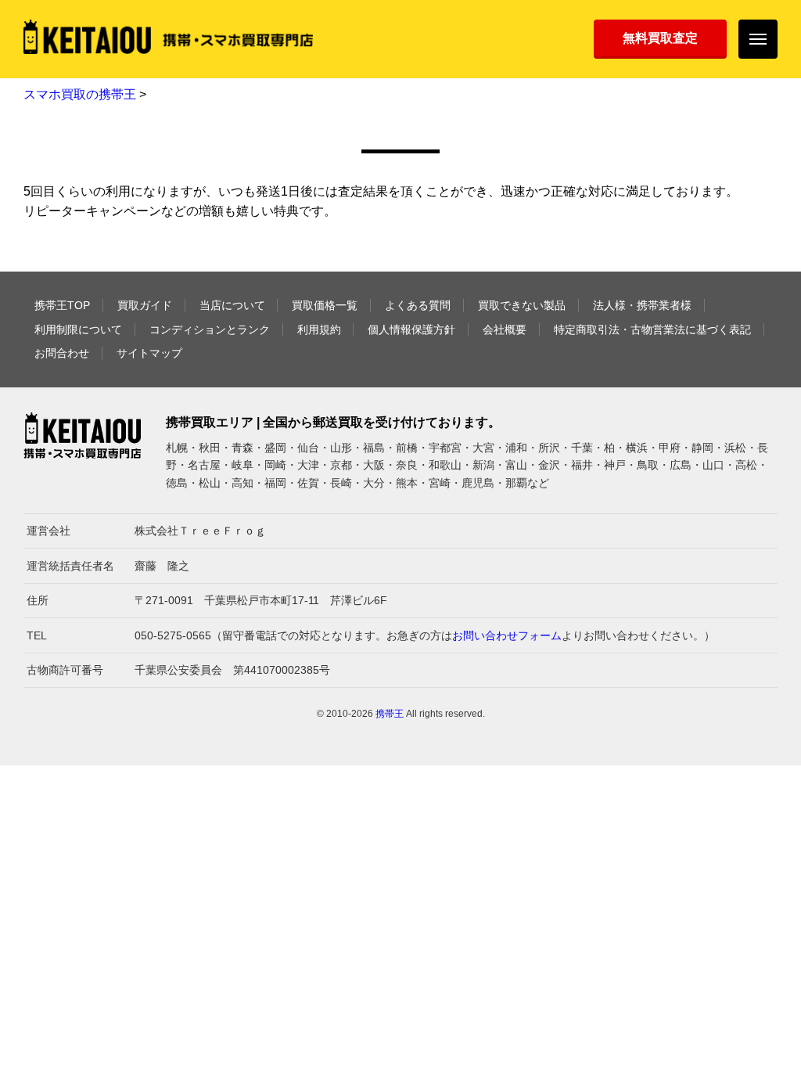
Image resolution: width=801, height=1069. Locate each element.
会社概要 (504, 329)
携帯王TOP (62, 305)
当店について (232, 305)
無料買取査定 (660, 38)
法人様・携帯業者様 (642, 305)
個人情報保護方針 (411, 329)
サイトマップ (149, 353)
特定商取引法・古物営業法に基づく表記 (652, 329)
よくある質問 (418, 305)
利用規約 (319, 329)
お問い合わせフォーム (507, 635)
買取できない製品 (522, 305)
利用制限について (78, 329)
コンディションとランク (209, 329)
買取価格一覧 (324, 305)
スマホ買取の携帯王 (79, 94)
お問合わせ (61, 353)
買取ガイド (144, 305)
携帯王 (389, 713)
